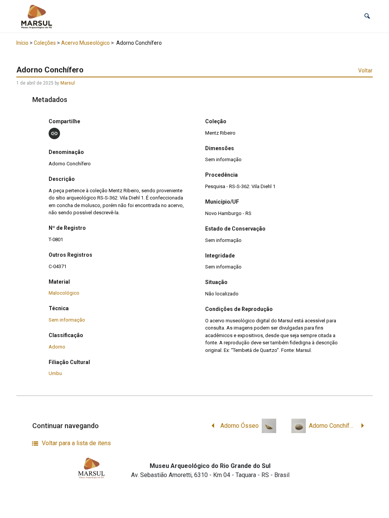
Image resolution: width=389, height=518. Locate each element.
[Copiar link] (54, 133)
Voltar (365, 70)
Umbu (55, 373)
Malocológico (64, 293)
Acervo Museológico (85, 43)
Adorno (57, 347)
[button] (367, 16)
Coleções (45, 43)
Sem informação (67, 320)
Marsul (67, 83)
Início (22, 43)
